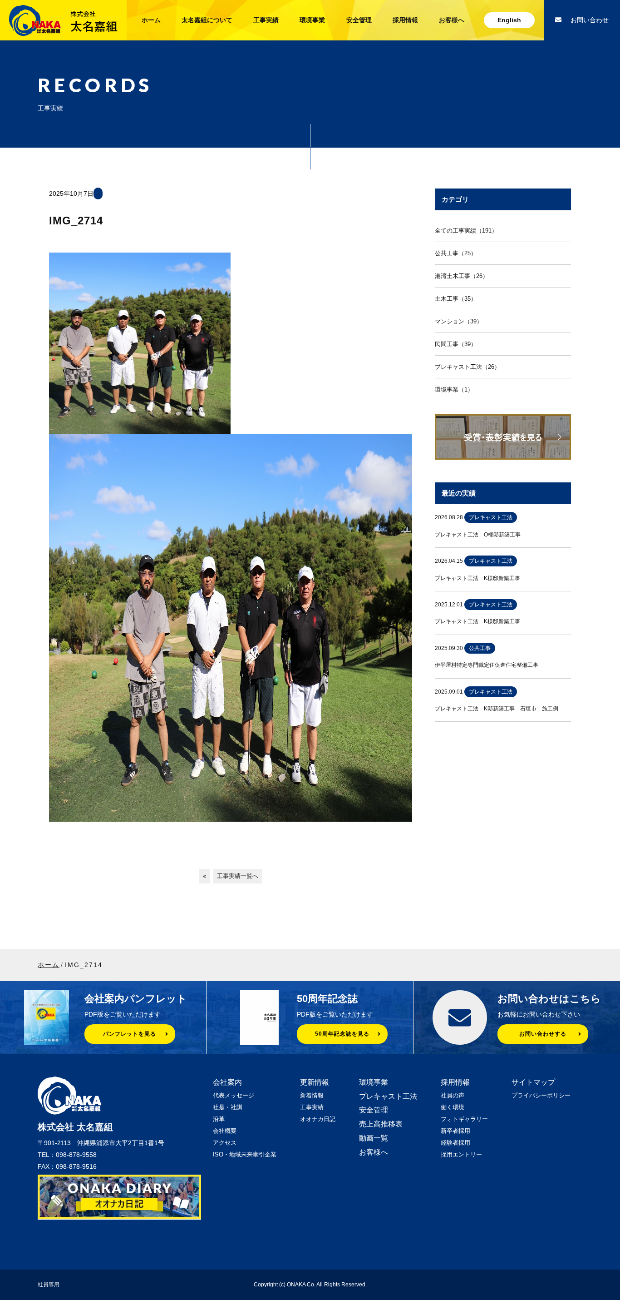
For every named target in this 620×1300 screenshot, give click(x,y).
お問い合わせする (542, 1034)
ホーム (151, 20)
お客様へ (451, 20)
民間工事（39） (456, 344)
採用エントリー (461, 1154)
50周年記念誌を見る (342, 1034)
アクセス (224, 1142)
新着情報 (312, 1095)
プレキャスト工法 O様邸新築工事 (478, 534)
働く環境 (452, 1107)
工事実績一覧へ (237, 876)
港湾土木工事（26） (461, 276)
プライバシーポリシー (541, 1095)
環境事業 (312, 20)
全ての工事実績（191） (466, 230)
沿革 (219, 1119)
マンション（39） (458, 321)
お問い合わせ (590, 20)
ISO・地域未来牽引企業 (244, 1154)
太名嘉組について (207, 20)
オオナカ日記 (317, 1119)
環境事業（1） (454, 389)
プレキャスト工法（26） (467, 366)
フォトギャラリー (464, 1119)
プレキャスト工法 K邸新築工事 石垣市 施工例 (496, 708)
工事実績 (266, 20)
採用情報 (405, 20)
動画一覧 (373, 1138)
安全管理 (359, 20)
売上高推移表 (381, 1124)
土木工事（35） (456, 298)
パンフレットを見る (129, 1034)
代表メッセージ (233, 1095)
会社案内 (227, 1082)
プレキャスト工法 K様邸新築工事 (477, 578)
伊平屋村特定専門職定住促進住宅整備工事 (486, 665)
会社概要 (224, 1130)
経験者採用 (455, 1142)
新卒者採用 (455, 1130)
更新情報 (314, 1082)
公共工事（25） (456, 253)
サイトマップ (533, 1082)
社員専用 (48, 1284)
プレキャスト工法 (388, 1096)
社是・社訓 (227, 1107)
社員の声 (452, 1095)
